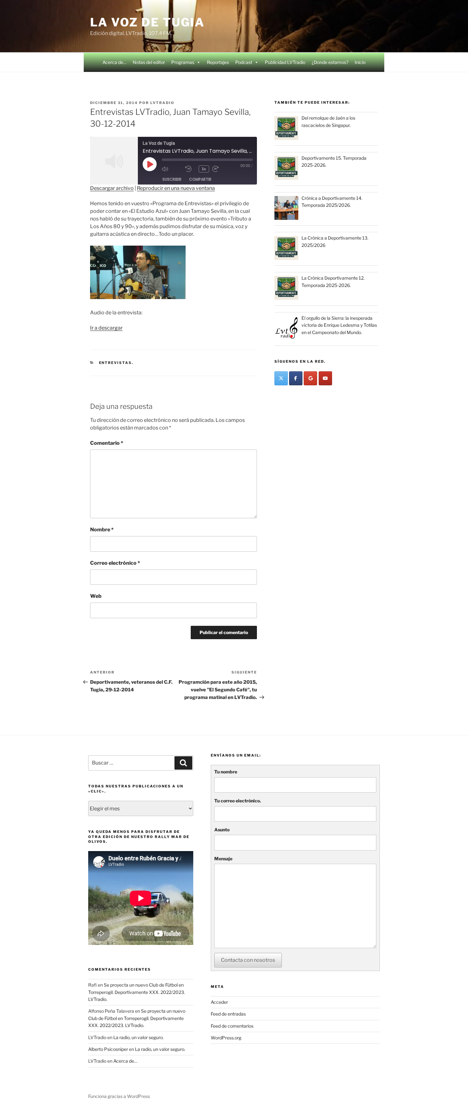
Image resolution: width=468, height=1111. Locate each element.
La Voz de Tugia (147, 22)
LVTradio (162, 103)
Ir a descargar (106, 328)
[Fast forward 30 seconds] (222, 169)
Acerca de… (114, 62)
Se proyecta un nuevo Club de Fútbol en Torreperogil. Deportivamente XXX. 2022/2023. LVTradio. (136, 992)
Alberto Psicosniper (108, 1049)
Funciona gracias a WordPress (119, 1096)
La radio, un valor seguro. (138, 1037)
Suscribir (171, 179)
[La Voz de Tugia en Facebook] (295, 378)
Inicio (360, 62)
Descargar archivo (112, 188)
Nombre (102, 530)
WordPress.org (226, 1037)
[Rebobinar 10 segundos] (190, 169)
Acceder (219, 1002)
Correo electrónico (115, 563)
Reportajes (218, 62)
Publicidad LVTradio (285, 62)
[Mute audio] (172, 169)
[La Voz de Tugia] (310, 378)
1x (204, 168)
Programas (182, 62)
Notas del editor (149, 62)
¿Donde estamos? (330, 62)
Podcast (243, 62)
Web (96, 596)
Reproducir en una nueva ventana (176, 188)
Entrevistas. (116, 362)
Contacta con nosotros (248, 960)
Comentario (106, 443)
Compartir (200, 179)
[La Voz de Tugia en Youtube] (325, 378)
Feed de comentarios (232, 1026)
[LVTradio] (281, 378)
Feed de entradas (228, 1014)
